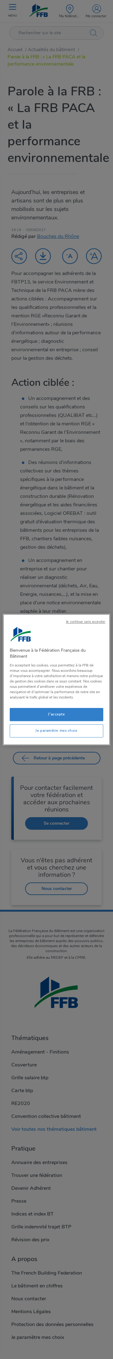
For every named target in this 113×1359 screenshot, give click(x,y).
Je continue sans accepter (85, 621)
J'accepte (56, 714)
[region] (56, 679)
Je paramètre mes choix (56, 730)
